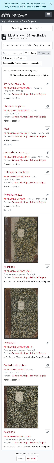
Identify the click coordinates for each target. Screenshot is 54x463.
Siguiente (31, 458)
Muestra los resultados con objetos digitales (31, 75)
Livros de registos (14, 106)
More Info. (41, 6)
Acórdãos (9, 266)
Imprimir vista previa (13, 53)
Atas (6, 128)
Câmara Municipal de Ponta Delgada (29, 94)
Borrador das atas (14, 83)
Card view (31, 53)
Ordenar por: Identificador (13, 58)
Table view (44, 53)
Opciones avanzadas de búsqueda (24, 45)
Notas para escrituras (16, 172)
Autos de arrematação (17, 152)
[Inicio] (15, 15)
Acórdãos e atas (13, 194)
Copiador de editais (15, 365)
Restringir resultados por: (27, 28)
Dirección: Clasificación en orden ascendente (21, 63)
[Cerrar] (51, 3)
